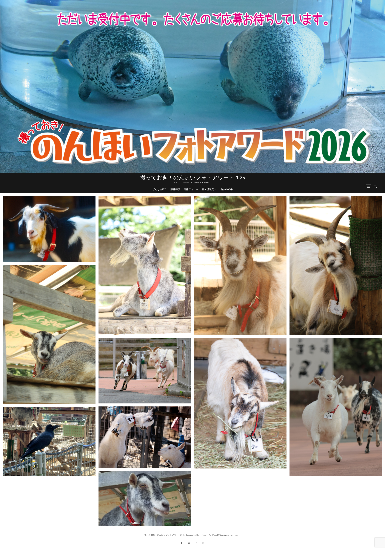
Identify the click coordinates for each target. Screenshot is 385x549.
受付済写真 (208, 189)
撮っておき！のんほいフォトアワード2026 (192, 178)
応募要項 (175, 189)
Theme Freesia (201, 535)
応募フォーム (191, 189)
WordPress (213, 535)
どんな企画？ (159, 189)
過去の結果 (226, 189)
